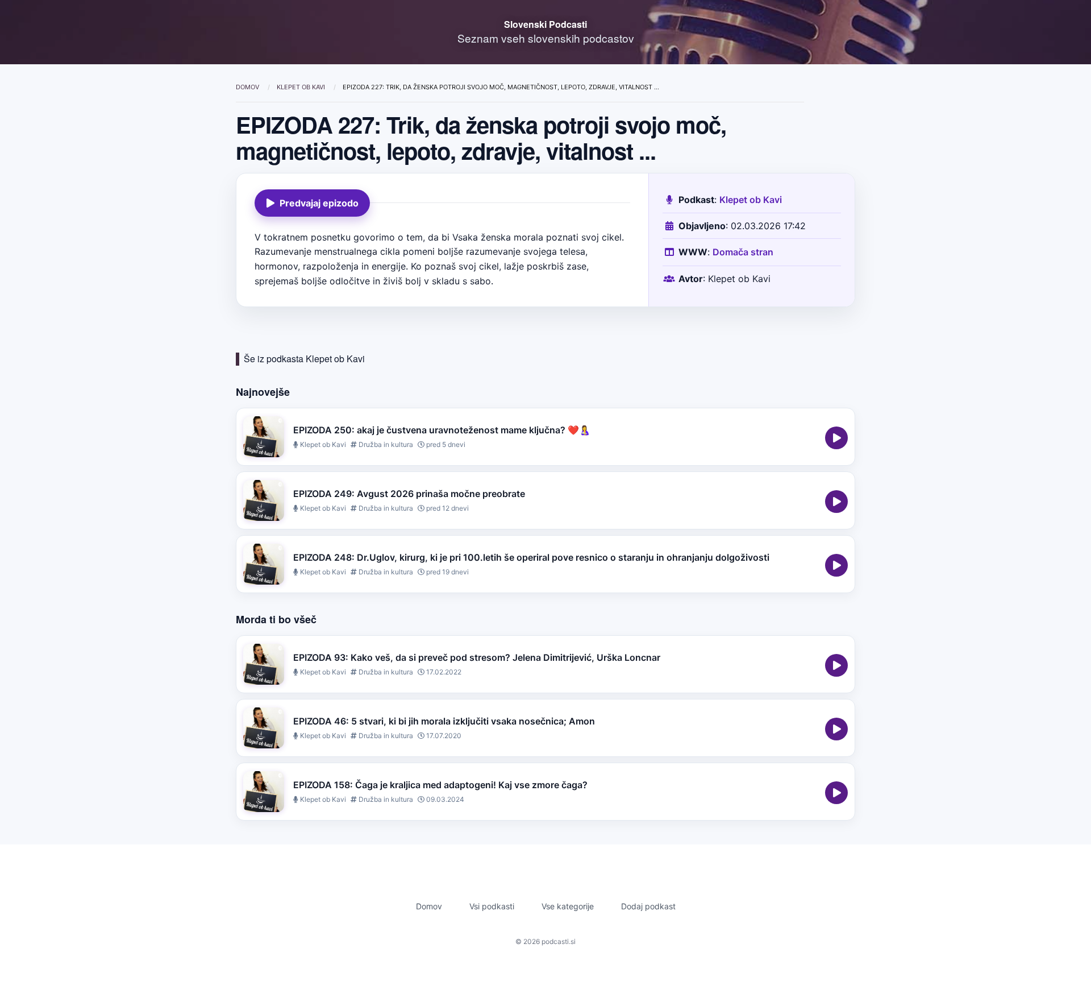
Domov (248, 87)
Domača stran (743, 252)
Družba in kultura (385, 444)
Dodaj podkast (648, 906)
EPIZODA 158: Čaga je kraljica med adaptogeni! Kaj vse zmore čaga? (440, 784)
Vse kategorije (568, 906)
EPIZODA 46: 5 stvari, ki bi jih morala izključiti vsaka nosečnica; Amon (444, 721)
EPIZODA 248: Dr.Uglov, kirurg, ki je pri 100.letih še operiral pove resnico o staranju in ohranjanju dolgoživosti (531, 557)
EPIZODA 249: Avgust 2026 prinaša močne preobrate (409, 493)
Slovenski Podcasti (545, 24)
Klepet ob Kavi (302, 87)
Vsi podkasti (491, 906)
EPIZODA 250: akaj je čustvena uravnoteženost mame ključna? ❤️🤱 (441, 430)
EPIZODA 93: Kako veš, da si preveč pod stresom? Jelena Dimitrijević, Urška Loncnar (476, 657)
